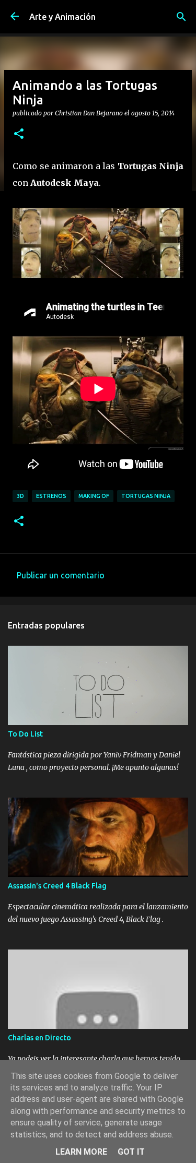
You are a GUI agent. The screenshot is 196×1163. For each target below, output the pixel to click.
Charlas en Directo (39, 1038)
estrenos (51, 496)
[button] (19, 134)
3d (20, 496)
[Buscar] (181, 16)
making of (93, 496)
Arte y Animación (62, 16)
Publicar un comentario (61, 575)
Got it (131, 1152)
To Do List (25, 734)
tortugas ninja (145, 496)
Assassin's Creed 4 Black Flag (57, 886)
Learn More (81, 1152)
